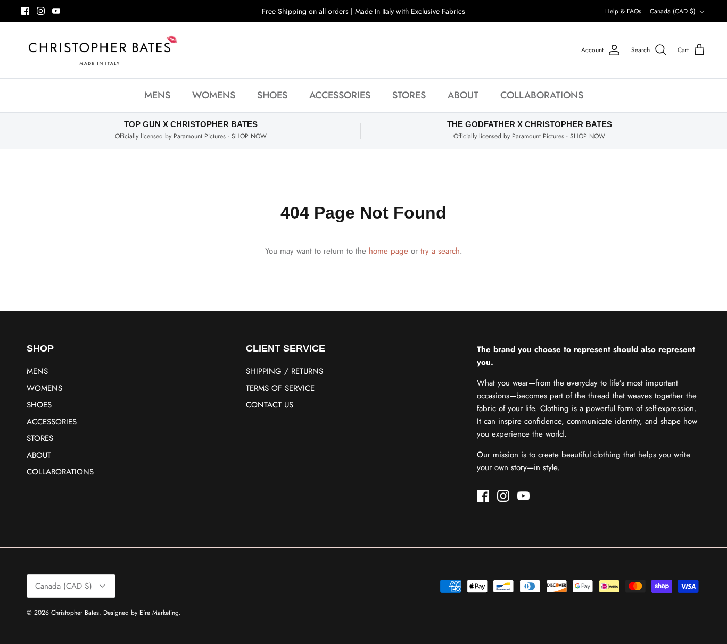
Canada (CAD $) (673, 11)
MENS (157, 95)
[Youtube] (56, 11)
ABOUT (463, 95)
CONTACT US (269, 405)
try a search (440, 251)
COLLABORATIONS (541, 95)
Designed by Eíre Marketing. (142, 612)
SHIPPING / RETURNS (284, 371)
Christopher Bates (75, 612)
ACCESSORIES (339, 95)
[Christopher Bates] (101, 50)
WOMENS (213, 95)
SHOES (272, 95)
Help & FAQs (623, 11)
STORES (409, 95)
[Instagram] (41, 11)
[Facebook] (25, 11)
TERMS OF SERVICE (280, 388)
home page (388, 251)
